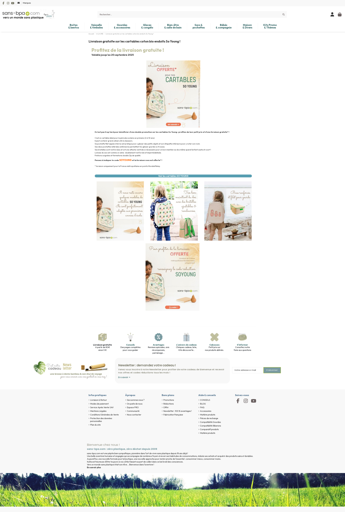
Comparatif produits (209, 429)
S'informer (242, 344)
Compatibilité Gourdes (210, 422)
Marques (27, 2)
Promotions (168, 400)
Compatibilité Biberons (210, 425)
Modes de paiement (99, 403)
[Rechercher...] (283, 14)
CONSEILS (205, 400)
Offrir (166, 407)
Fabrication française (173, 414)
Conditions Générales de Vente (104, 414)
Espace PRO (133, 407)
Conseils (130, 344)
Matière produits (207, 414)
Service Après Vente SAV (102, 407)
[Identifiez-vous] (332, 14)
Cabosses (214, 344)
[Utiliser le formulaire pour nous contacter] (19, 2)
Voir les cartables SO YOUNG (173, 176)
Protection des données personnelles (101, 419)
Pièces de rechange (209, 418)
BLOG (203, 403)
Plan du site (95, 424)
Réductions (168, 403)
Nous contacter (134, 414)
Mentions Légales (98, 411)
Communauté (133, 411)
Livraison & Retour (98, 400)
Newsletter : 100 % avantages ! (177, 411)
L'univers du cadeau (186, 344)
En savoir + (124, 377)
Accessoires (205, 411)
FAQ (202, 407)
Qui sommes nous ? (135, 400)
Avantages (158, 344)
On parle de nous (134, 403)
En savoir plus (94, 467)
